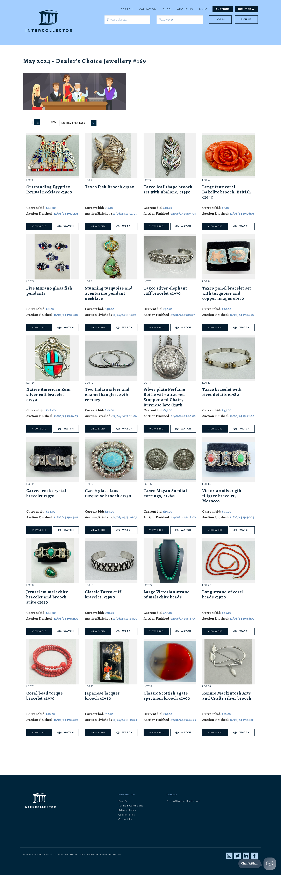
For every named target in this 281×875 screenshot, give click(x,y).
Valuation (148, 9)
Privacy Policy (127, 810)
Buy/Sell (123, 801)
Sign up (246, 19)
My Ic (203, 9)
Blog (167, 9)
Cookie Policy (126, 814)
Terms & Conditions (130, 805)
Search (127, 9)
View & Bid (39, 226)
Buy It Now (246, 9)
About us (185, 9)
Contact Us (125, 819)
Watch (69, 226)
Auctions (223, 9)
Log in (220, 19)
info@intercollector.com (185, 801)
